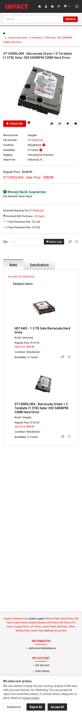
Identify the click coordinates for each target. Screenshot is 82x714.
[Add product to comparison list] (70, 241)
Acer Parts (54, 618)
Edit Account (42, 665)
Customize (14, 707)
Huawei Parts (21, 626)
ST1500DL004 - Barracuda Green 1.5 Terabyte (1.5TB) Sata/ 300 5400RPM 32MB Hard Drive (41, 408)
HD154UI (13, 276)
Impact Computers (14, 618)
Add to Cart (55, 241)
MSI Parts (62, 626)
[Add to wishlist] (76, 241)
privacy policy (31, 698)
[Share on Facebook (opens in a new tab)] (52, 123)
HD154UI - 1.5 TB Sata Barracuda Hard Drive (42, 330)
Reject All (36, 707)
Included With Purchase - (25, 216)
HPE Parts (64, 622)
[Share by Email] (75, 123)
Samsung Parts (58, 630)
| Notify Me (16, 123)
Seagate (32, 135)
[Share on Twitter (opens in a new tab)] (67, 123)
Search (70, 19)
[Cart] (67, 6)
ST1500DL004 (26, 276)
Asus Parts (67, 618)
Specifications (39, 264)
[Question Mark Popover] (28, 122)
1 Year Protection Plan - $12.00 (23, 221)
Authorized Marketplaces (42, 648)
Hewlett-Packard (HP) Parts (43, 622)
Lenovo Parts (49, 626)
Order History (42, 671)
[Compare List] (59, 6)
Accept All (57, 707)
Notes (13, 264)
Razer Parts (37, 630)
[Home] (17, 6)
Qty (5, 241)
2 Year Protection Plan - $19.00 (23, 227)
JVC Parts (35, 626)
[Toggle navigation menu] (77, 6)
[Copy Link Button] (60, 123)
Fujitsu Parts (20, 622)
